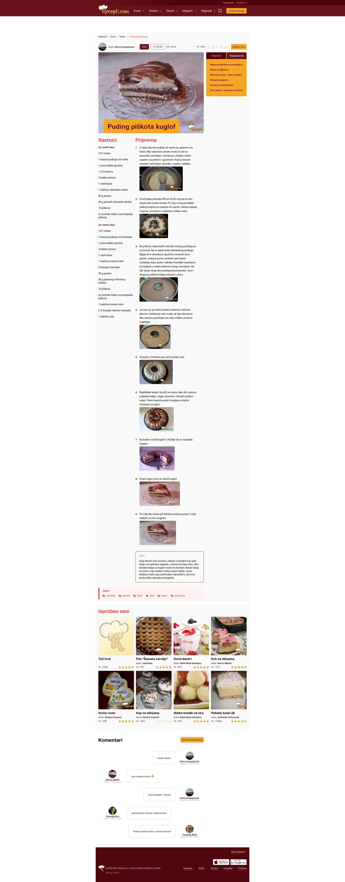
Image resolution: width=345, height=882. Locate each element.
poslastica (180, 595)
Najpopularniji (237, 55)
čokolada (110, 595)
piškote (126, 595)
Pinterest (242, 868)
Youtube (214, 868)
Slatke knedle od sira (191, 697)
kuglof (164, 595)
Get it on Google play (238, 862)
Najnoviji (216, 55)
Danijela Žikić (189, 834)
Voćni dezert (191, 642)
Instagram (228, 868)
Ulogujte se (242, 3)
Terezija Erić (112, 816)
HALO (116, 872)
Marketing (149, 868)
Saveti (170, 10)
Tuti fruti (116, 642)
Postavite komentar (192, 739)
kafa (152, 595)
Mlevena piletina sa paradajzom (226, 64)
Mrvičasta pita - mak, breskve (226, 74)
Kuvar (137, 10)
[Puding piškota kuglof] (168, 179)
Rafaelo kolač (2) (229, 697)
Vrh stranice (237, 851)
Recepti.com (113, 9)
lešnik (139, 595)
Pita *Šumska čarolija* (154, 642)
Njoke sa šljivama (219, 69)
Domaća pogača (219, 80)
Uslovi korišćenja (136, 868)
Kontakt (157, 868)
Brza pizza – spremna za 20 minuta (226, 90)
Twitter (201, 868)
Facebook (187, 868)
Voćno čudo (116, 697)
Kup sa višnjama (154, 697)
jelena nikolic (113, 779)
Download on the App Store (221, 862)
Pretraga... (220, 11)
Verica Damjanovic (124, 47)
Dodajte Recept (236, 10)
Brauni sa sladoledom (221, 85)
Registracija (228, 3)
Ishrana (153, 10)
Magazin (187, 10)
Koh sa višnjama (229, 642)
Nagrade (206, 10)
